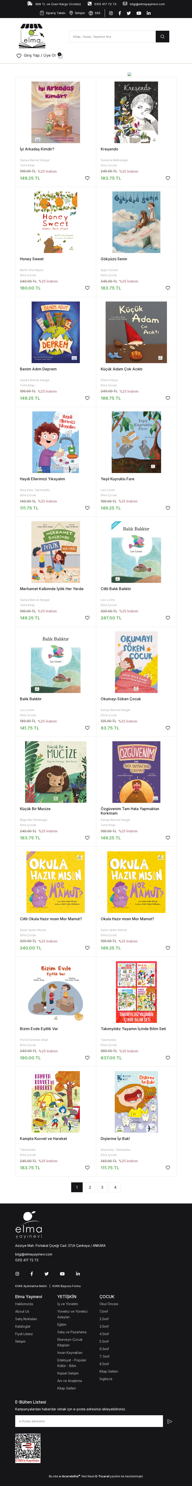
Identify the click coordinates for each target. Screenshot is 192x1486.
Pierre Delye (109, 380)
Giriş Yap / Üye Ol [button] (39, 55)
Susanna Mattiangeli (114, 160)
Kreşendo (109, 149)
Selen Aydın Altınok (33, 930)
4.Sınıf (104, 1334)
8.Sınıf (104, 1364)
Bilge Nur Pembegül (33, 820)
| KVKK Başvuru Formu (64, 1286)
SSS (97, 13)
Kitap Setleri (66, 1388)
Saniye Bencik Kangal (34, 160)
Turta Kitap (27, 165)
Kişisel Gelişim (68, 1373)
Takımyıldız (108, 1040)
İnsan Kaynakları (69, 1353)
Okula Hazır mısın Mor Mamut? (127, 918)
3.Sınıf (104, 1326)
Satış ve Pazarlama (71, 1332)
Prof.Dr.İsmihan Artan (34, 1040)
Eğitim (61, 1324)
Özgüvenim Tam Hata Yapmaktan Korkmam (130, 811)
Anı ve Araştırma (69, 1381)
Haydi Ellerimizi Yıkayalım (42, 479)
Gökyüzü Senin (114, 259)
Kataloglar (23, 1326)
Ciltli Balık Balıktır (116, 588)
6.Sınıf (104, 1349)
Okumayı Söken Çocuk (121, 698)
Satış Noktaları (26, 1319)
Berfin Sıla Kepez (32, 270)
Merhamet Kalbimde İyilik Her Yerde (52, 588)
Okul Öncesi (109, 1304)
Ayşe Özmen (109, 270)
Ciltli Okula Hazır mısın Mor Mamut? (51, 918)
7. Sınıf (104, 1356)
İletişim (80, 13)
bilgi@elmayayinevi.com (147, 4)
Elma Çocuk (109, 165)
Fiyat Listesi (24, 1334)
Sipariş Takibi (55, 13)
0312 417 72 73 (104, 4)
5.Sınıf (104, 1341)
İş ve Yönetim (67, 1304)
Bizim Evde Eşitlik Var (39, 1028)
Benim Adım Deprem (38, 369)
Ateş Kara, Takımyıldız (35, 490)
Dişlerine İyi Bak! (115, 1138)
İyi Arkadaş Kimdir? (37, 149)
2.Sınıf (104, 1319)
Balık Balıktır (31, 698)
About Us (22, 1311)
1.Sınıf (104, 1311)
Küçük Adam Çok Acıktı (121, 369)
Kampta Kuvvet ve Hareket (43, 1138)
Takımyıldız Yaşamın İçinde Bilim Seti (133, 1028)
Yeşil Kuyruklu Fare (117, 479)
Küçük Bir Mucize (35, 808)
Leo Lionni (108, 490)
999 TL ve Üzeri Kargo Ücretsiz (57, 4)
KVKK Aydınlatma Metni (31, 1286)
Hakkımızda (24, 1304)
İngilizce (106, 1379)
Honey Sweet (32, 259)
